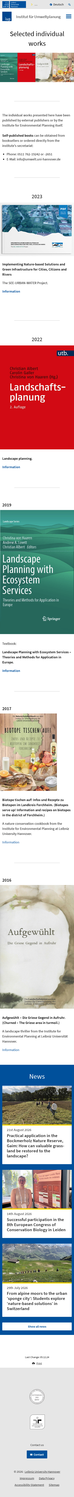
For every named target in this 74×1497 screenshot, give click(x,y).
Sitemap (54, 1485)
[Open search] (70, 4)
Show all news (37, 1326)
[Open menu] (69, 17)
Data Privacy (46, 1478)
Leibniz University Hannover (42, 1471)
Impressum (27, 1478)
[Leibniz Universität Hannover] (14, 4)
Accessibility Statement (29, 1485)
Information (11, 291)
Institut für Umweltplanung (38, 16)
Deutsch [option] (58, 4)
